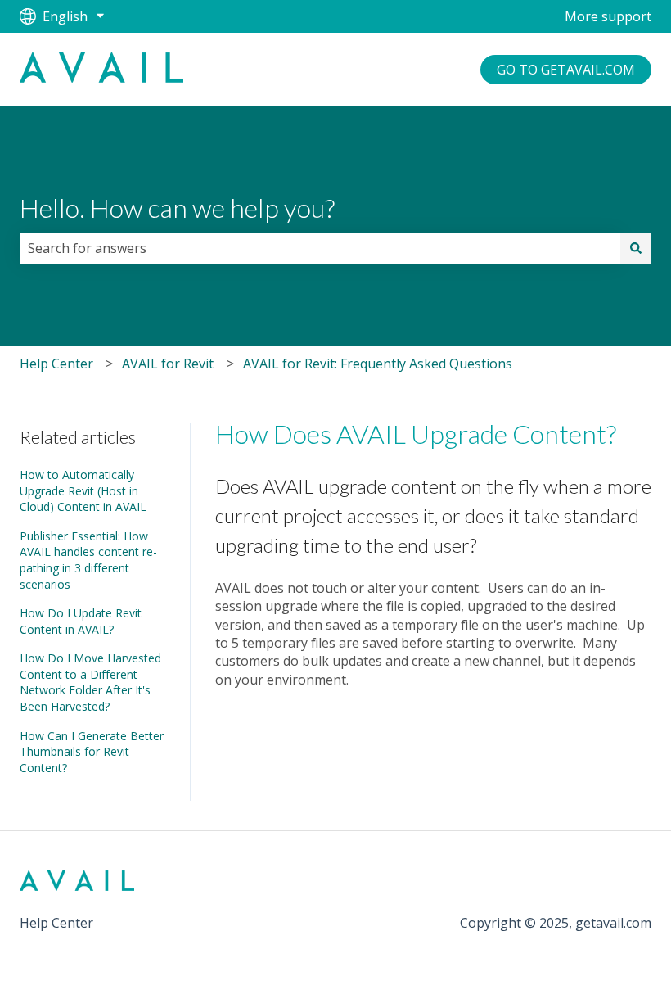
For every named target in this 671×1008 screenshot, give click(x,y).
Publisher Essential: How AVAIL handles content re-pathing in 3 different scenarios (88, 560)
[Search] (635, 248)
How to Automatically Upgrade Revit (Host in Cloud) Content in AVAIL (83, 490)
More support (608, 16)
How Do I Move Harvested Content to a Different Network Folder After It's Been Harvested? (90, 682)
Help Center (56, 364)
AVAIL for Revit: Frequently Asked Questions (377, 364)
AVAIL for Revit (168, 364)
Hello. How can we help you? (177, 208)
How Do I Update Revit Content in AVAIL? (81, 621)
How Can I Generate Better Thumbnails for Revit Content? (92, 751)
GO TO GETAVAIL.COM (566, 70)
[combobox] (320, 248)
